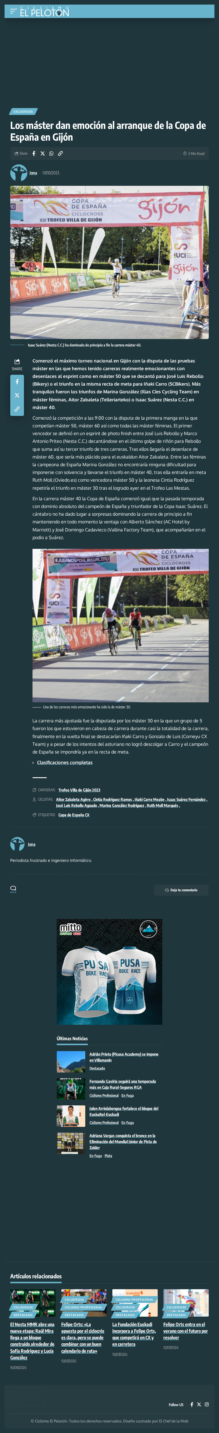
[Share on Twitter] (42, 153)
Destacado (97, 1068)
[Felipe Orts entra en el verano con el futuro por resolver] (186, 1302)
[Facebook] (191, 1405)
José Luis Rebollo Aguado (76, 805)
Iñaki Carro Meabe (150, 799)
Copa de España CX (74, 814)
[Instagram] (207, 1405)
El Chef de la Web (173, 1421)
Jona (33, 172)
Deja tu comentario (184, 890)
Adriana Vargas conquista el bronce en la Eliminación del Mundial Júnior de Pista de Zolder (123, 1141)
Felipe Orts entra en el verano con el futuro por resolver (185, 1331)
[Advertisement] (109, 61)
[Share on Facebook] (34, 153)
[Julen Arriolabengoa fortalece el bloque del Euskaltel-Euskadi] (71, 1116)
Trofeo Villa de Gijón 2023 (79, 790)
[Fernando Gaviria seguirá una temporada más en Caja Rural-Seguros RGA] (71, 1089)
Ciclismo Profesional (104, 1095)
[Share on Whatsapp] (51, 153)
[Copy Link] (60, 153)
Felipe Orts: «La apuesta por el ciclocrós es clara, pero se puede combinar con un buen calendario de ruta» (82, 1338)
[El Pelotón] (46, 12)
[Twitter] (199, 1405)
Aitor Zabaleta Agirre (73, 799)
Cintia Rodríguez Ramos (112, 799)
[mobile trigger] (15, 11)
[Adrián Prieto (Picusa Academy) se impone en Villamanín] (71, 1062)
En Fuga (127, 1095)
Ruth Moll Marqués (162, 805)
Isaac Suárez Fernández (186, 799)
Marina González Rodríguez (122, 805)
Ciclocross (23, 111)
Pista (108, 1155)
